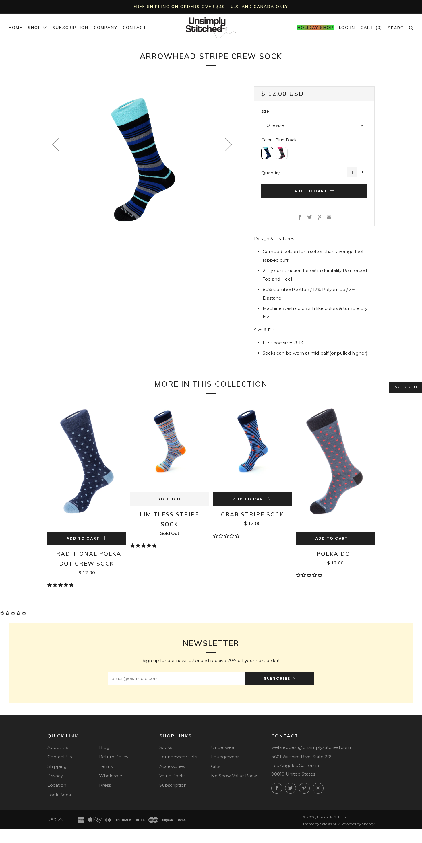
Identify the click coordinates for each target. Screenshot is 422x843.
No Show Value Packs (234, 775)
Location (56, 785)
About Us (57, 747)
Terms (106, 766)
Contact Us (59, 757)
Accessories (172, 766)
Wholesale (110, 775)
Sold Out (170, 499)
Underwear (223, 747)
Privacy (55, 775)
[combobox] (315, 125)
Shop (34, 27)
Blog (104, 747)
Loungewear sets (178, 757)
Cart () (371, 27)
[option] (142, 158)
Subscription (70, 27)
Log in (347, 27)
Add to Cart (249, 499)
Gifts (215, 766)
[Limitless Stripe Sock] (169, 447)
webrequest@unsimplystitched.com (311, 747)
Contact (134, 27)
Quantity (270, 173)
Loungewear (225, 757)
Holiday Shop (315, 27)
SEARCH (400, 28)
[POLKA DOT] (335, 467)
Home (15, 27)
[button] (61, 585)
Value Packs (172, 775)
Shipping (57, 766)
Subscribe (277, 678)
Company (105, 27)
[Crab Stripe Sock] (252, 447)
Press (105, 785)
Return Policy (113, 757)
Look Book (59, 794)
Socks (165, 747)
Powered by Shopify (358, 824)
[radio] (267, 153)
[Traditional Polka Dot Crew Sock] (86, 467)
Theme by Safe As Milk (321, 824)
